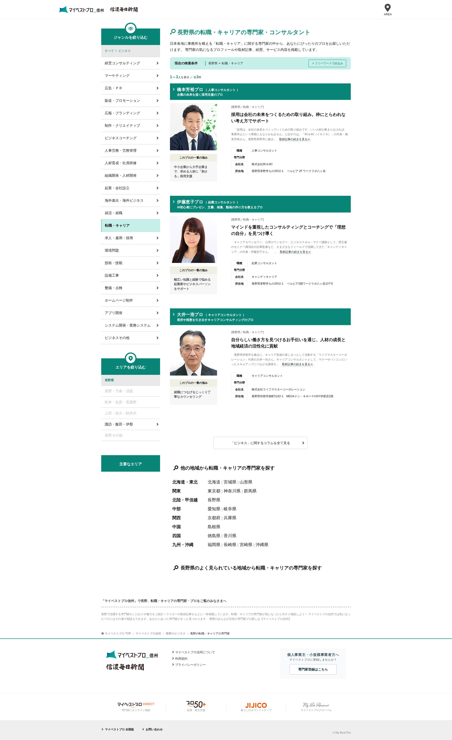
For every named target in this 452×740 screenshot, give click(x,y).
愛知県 (214, 509)
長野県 (214, 500)
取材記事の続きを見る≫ (294, 139)
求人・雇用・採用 (119, 238)
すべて (109, 51)
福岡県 (214, 544)
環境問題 (112, 250)
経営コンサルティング (122, 63)
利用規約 (181, 658)
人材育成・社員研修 (121, 163)
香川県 (230, 535)
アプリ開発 (113, 313)
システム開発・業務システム (128, 325)
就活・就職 (113, 213)
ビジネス (124, 51)
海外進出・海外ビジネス (124, 200)
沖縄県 (262, 544)
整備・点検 (113, 288)
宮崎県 (246, 544)
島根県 (214, 526)
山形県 (246, 482)
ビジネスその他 (117, 338)
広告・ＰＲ (113, 88)
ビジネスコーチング (121, 138)
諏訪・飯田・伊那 (119, 424)
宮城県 (230, 482)
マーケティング (117, 76)
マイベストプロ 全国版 (119, 729)
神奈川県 (232, 491)
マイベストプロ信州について (195, 652)
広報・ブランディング (122, 113)
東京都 (214, 491)
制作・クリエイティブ (122, 125)
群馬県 (250, 491)
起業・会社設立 (117, 188)
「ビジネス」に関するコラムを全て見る (260, 443)
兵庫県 (230, 517)
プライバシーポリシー (190, 664)
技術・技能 (113, 263)
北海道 (214, 482)
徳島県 (214, 535)
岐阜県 (230, 509)
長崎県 (230, 544)
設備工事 (112, 275)
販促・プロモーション (122, 100)
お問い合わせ (154, 729)
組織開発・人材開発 (121, 175)
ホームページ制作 (119, 300)
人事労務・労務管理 (121, 150)
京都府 (214, 517)
